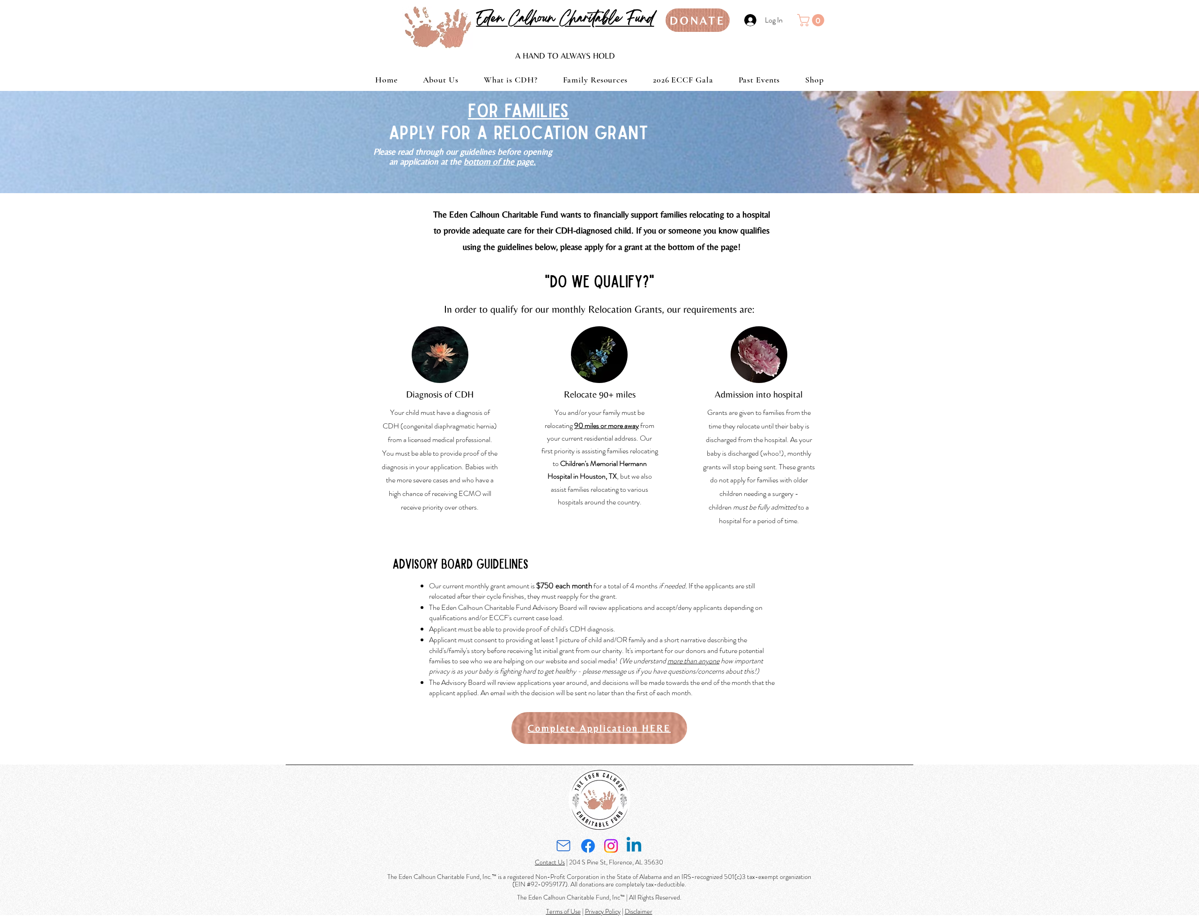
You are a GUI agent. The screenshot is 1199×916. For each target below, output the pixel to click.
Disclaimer (638, 911)
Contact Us (550, 862)
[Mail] (563, 846)
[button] (812, 20)
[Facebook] (588, 846)
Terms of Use (563, 911)
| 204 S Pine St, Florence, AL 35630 (614, 862)
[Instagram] (611, 846)
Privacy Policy (603, 911)
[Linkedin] (634, 846)
